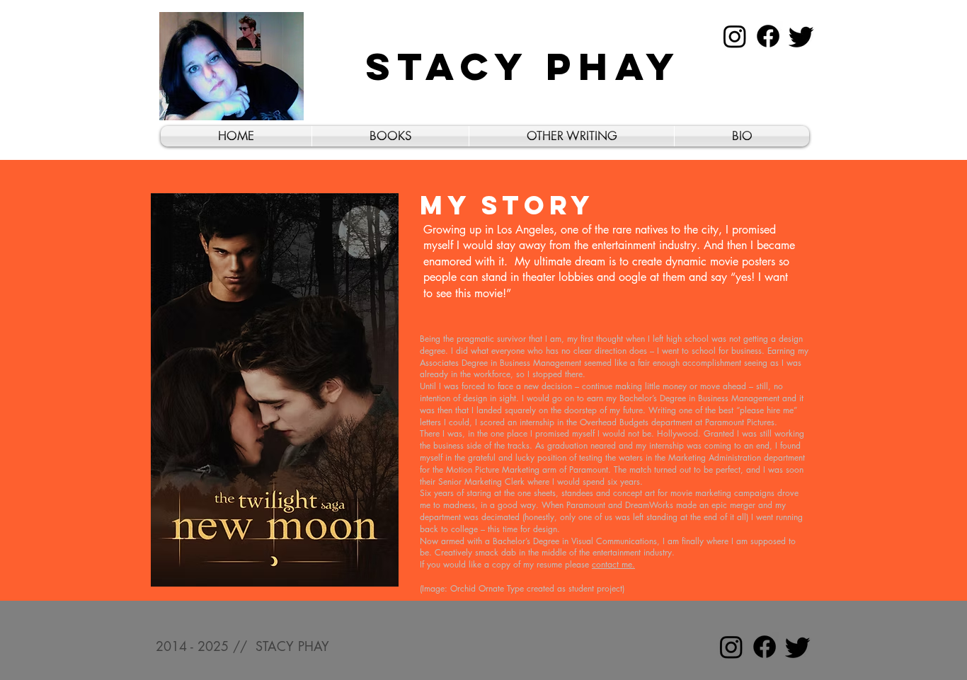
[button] (390, 136)
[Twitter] (801, 36)
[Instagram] (735, 36)
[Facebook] (768, 36)
